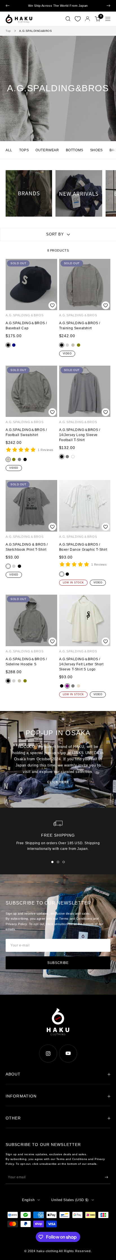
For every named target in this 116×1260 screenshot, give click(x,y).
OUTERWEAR (47, 150)
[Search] (68, 19)
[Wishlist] (78, 19)
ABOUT (13, 1074)
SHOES (96, 150)
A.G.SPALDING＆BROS (25, 315)
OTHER (13, 1118)
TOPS (24, 150)
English (28, 1200)
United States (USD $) (70, 1200)
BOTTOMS (74, 150)
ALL (9, 150)
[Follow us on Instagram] (48, 1053)
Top (8, 30)
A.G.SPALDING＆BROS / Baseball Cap (26, 325)
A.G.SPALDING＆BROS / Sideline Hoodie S (26, 661)
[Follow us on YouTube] (68, 1053)
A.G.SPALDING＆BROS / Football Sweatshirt (26, 432)
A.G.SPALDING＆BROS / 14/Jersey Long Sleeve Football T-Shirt (79, 435)
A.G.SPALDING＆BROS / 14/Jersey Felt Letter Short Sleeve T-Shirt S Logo (81, 664)
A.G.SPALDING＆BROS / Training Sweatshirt (79, 325)
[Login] (87, 19)
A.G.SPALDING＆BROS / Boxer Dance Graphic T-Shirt (83, 547)
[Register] (106, 1177)
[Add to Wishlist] (52, 305)
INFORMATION (21, 1096)
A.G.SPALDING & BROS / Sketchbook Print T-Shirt (27, 547)
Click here (58, 782)
